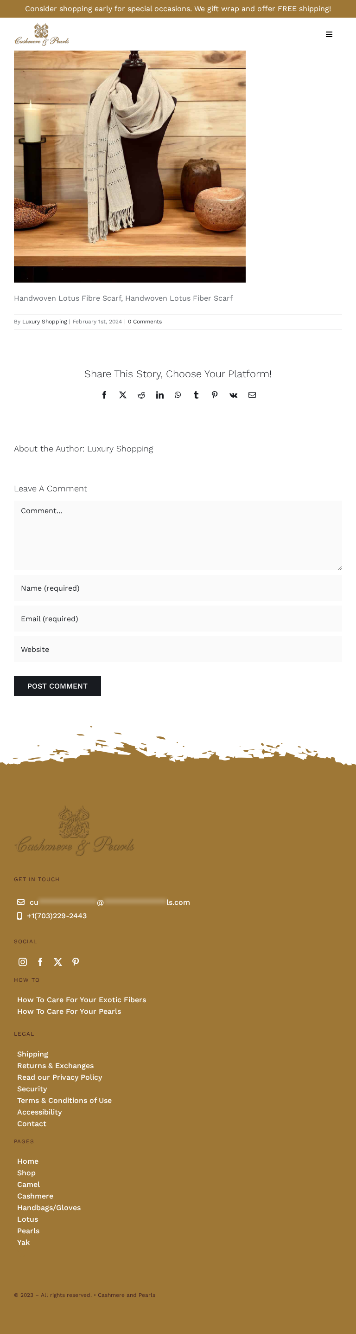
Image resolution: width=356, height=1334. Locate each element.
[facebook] (40, 962)
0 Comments (145, 321)
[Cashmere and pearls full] (41, 25)
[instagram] (23, 962)
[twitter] (58, 962)
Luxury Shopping (44, 321)
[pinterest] (75, 962)
